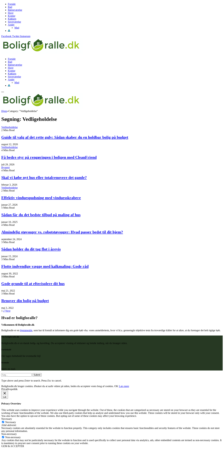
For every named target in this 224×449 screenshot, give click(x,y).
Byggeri (5, 167)
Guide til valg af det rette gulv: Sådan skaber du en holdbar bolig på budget (64, 137)
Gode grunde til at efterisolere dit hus (33, 283)
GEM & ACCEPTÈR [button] (12, 446)
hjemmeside (26, 330)
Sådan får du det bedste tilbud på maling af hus (41, 215)
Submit (37, 375)
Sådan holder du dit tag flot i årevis (31, 249)
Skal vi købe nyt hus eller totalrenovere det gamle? (44, 177)
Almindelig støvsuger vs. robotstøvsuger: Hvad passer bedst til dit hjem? (62, 232)
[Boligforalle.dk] (42, 53)
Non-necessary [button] (9, 434)
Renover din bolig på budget (25, 301)
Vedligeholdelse (9, 127)
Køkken (12, 18)
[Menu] (2, 91)
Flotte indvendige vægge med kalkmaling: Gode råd (45, 266)
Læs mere (124, 386)
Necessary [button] (6, 418)
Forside (12, 4)
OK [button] (116, 386)
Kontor (11, 15)
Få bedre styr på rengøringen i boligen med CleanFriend (49, 157)
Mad (16, 27)
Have (10, 12)
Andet (11, 24)
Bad (10, 7)
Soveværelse (14, 21)
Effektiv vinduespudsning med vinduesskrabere (41, 198)
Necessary (10, 422)
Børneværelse (15, 10)
